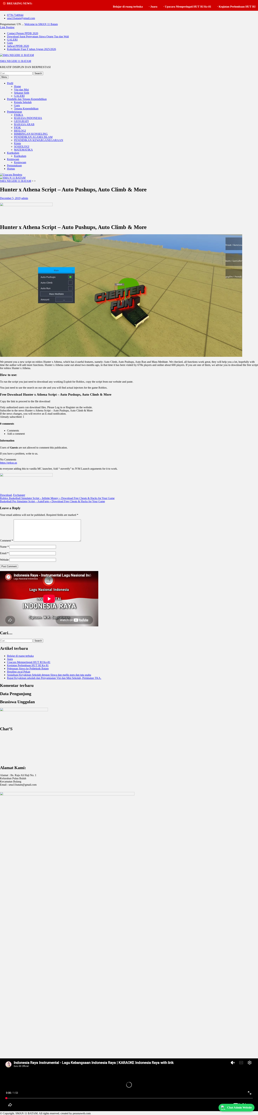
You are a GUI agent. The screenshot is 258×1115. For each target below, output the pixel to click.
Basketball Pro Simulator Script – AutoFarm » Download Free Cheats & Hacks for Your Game (52, 501)
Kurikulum (13, 152)
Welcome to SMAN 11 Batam (41, 24)
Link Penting (7, 27)
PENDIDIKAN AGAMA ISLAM (33, 137)
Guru (10, 42)
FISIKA (18, 114)
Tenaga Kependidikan (26, 108)
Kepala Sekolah (23, 102)
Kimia (17, 143)
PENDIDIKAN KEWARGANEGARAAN (38, 140)
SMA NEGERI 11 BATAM (15, 61)
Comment (6, 540)
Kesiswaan (13, 159)
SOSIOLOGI (21, 146)
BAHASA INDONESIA (28, 118)
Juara (123, 6)
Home (17, 86)
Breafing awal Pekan (18, 671)
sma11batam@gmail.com (21, 18)
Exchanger (19, 495)
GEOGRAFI (21, 121)
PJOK (17, 127)
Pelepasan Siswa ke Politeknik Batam (28, 668)
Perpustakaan (14, 165)
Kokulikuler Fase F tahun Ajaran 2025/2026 (31, 49)
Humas (11, 168)
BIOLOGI (20, 130)
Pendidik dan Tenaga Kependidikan (27, 99)
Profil (10, 83)
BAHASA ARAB (24, 124)
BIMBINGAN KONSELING (31, 133)
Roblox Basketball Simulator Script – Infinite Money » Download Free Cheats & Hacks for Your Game (57, 498)
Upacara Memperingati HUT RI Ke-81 (158, 6)
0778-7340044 (15, 15)
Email (4, 553)
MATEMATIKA (23, 149)
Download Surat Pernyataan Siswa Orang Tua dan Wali (38, 36)
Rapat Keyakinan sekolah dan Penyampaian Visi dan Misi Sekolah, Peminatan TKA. (54, 677)
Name (4, 546)
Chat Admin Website (239, 1107)
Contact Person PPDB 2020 (22, 33)
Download (6, 495)
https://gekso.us (8, 462)
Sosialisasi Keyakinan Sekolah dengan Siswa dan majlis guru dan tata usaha (49, 674)
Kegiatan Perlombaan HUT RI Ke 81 (211, 6)
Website (4, 559)
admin (24, 198)
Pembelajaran (14, 111)
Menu (4, 77)
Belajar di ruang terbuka (98, 6)
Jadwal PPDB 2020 (18, 45)
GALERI (12, 39)
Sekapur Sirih (21, 92)
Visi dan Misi (21, 89)
